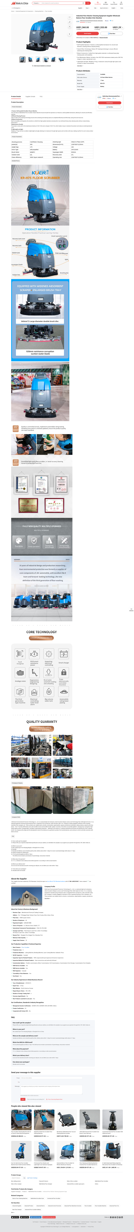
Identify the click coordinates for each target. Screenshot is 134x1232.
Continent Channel (85, 1221)
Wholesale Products (67, 1221)
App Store (15, 1217)
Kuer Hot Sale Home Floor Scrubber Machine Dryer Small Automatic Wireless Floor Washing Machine (20, 1164)
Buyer (87, 8)
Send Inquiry (87, 33)
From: (18, 1078)
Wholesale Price (76, 1221)
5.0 (105, 98)
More (12, 1212)
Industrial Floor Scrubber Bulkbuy (33, 1209)
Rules (122, 8)
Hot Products (35, 1221)
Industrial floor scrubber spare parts (75, 1184)
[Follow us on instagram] (115, 1217)
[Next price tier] (122, 27)
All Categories (16, 8)
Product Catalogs (33, 1178)
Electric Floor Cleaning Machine (19, 1198)
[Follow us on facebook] (111, 1217)
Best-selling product (16, 1181)
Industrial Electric (40, 1206)
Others (96, 1184)
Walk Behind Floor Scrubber (101, 1181)
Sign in (121, 4)
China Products (43, 1221)
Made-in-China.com (60, 1223)
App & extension (104, 8)
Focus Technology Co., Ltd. (56, 1226)
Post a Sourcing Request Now (54, 1099)
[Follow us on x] (113, 1217)
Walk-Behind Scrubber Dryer (37, 1198)
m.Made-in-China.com (70, 1223)
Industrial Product (29, 1206)
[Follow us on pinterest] (120, 1217)
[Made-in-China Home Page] (19, 3)
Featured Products (43, 1181)
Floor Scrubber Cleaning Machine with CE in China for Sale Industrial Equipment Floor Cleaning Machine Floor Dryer (21, 1133)
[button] (83, 3)
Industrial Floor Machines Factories (72, 1206)
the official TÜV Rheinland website (56, 881)
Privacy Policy (91, 1226)
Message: (17, 1086)
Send (23, 1099)
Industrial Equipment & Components (24, 11)
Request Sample (104, 37)
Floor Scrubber (48, 11)
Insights (99, 1221)
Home (12, 11)
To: (19, 1082)
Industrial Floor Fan (114, 1206)
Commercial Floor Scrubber (53, 1198)
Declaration (83, 1226)
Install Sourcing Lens (50, 1217)
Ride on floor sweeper (16, 1184)
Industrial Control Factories (54, 1206)
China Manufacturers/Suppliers (54, 1221)
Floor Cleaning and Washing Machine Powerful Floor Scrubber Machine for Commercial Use (88, 1164)
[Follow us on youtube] (117, 1217)
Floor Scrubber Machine (100, 1206)
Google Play (24, 1217)
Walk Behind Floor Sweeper (45, 1184)
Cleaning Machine (39, 11)
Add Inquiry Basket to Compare (42, 66)
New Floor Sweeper (17, 1209)
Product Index (93, 1221)
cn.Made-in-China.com (81, 1223)
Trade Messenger (36, 1217)
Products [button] (36, 3)
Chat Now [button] (112, 33)
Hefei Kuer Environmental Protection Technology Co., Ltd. (91, 20)
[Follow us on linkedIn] (122, 1217)
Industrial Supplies (16, 1206)
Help (95, 8)
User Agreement (75, 1226)
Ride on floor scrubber (72, 1181)
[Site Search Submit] (88, 3)
